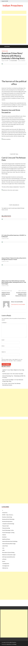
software (4, 559)
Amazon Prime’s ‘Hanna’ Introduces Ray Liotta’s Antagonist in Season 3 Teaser (14, 258)
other (3, 550)
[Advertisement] (15, 12)
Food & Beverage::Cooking (8, 532)
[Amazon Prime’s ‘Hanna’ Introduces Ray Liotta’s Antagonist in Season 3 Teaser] (14, 242)
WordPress (9, 644)
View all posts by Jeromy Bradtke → (18, 305)
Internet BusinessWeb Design (8, 543)
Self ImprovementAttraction (8, 556)
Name (3, 340)
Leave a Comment (21, 60)
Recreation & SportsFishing (8, 552)
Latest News (5, 545)
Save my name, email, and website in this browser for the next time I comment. (12, 360)
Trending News (5, 563)
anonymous (4, 512)
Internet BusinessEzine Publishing (9, 541)
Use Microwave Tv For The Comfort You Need (12, 373)
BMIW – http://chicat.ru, (7, 514)
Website (4, 351)
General (4, 534)
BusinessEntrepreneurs (7, 521)
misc (3, 548)
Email (3, 345)
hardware (4, 537)
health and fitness (6, 539)
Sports (3, 561)
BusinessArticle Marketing (8, 519)
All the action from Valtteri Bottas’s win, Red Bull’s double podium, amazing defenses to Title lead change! (14, 282)
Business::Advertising (7, 517)
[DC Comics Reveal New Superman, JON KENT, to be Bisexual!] (14, 219)
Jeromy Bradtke (13, 60)
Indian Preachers (13, 5)
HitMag (14, 644)
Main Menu (7, 46)
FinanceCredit (5, 525)
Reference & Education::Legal (8, 554)
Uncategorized (5, 565)
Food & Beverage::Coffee (8, 530)
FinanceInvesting (6, 528)
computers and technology (8, 523)
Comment (4, 322)
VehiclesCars (5, 568)
